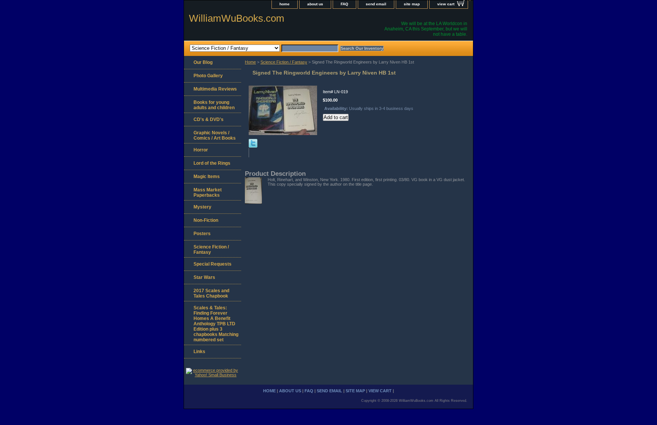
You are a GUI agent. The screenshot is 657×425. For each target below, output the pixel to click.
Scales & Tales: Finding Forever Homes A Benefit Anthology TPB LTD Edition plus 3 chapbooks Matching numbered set (216, 323)
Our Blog (203, 62)
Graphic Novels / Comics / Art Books (215, 135)
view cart (445, 4)
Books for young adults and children (214, 105)
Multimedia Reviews (215, 89)
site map (412, 4)
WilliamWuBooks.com (236, 18)
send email (376, 4)
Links (199, 351)
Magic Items (207, 176)
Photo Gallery (208, 75)
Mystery (202, 207)
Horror (201, 150)
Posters (202, 233)
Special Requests (213, 264)
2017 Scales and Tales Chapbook (211, 293)
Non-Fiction (206, 220)
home (284, 4)
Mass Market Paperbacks (208, 192)
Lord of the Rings (212, 163)
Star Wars (204, 277)
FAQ (344, 4)
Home (250, 62)
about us (315, 4)
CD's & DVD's (209, 119)
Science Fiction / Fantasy (283, 62)
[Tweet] (253, 146)
